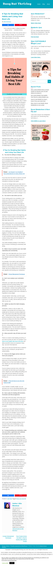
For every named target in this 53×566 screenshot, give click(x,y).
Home (38, 4)
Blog (43, 4)
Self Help (9, 498)
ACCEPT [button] (12, 563)
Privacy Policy (6, 545)
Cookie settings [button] (5, 563)
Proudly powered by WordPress (19, 545)
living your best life (21, 498)
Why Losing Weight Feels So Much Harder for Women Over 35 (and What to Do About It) (40, 91)
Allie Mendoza (7, 21)
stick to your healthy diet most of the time (12, 341)
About (48, 4)
